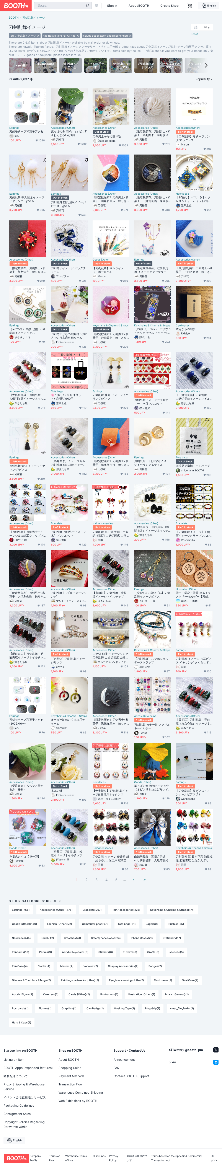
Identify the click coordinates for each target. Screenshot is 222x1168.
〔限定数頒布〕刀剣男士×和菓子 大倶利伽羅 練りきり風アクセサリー (27, 594)
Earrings (14, 128)
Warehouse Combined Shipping (81, 1092)
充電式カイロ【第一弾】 (25, 856)
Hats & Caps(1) (21, 1022)
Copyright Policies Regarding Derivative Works (24, 1124)
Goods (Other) (101, 259)
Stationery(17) (172, 938)
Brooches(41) (72, 938)
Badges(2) (155, 966)
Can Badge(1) (95, 1008)
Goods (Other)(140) (24, 923)
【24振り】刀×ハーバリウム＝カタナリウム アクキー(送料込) (152, 331)
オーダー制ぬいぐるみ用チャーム (68, 721)
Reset (194, 34)
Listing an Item (13, 1059)
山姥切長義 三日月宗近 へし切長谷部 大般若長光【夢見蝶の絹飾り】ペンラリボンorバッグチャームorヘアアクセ (151, 858)
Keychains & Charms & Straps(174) (172, 909)
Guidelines (99, 1156)
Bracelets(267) (92, 909)
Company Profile (35, 1158)
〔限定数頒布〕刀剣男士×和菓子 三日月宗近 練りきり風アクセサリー (194, 270)
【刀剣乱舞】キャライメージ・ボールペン (110, 270)
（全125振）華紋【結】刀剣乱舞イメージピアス (152, 594)
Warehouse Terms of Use (76, 1158)
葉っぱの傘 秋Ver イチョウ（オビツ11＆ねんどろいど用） (151, 787)
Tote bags (57, 391)
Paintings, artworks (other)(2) (80, 980)
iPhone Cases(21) (142, 938)
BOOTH (14, 17)
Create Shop (169, 5)
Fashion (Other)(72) (59, 923)
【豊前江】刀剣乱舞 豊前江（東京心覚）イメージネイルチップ (193, 721)
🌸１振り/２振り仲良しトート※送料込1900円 (69, 396)
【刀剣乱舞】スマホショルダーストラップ (151, 660)
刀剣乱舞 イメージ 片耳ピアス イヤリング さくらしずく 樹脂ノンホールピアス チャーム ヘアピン (194, 660)
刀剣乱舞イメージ (33, 17)
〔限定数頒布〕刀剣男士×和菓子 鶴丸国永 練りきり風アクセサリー (152, 133)
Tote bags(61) (127, 923)
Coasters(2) (51, 994)
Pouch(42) (47, 938)
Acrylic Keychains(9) (75, 952)
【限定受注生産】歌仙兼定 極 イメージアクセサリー (151, 270)
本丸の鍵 (56, 790)
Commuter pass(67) (95, 923)
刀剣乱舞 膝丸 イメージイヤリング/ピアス (110, 396)
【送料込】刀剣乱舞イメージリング (68, 660)
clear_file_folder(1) (182, 1008)
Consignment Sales (17, 1114)
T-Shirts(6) (130, 952)
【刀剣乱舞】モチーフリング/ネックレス (193, 138)
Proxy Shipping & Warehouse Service (23, 1086)
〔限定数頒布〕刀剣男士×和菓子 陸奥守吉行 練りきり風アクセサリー (111, 463)
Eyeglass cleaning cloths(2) (126, 980)
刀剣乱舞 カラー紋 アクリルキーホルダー (152, 726)
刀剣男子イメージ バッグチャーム (68, 270)
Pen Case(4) (20, 966)
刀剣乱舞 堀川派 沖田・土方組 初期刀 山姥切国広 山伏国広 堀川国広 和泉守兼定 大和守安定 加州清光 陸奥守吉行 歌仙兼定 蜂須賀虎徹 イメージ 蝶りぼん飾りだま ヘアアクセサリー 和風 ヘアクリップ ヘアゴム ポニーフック (111, 534)
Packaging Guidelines (18, 1105)
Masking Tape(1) (124, 1008)
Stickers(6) (105, 952)
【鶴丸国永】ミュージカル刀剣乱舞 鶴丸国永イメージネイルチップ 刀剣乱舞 (68, 463)
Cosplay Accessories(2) (123, 966)
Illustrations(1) (109, 994)
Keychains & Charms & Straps (111, 325)
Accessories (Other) (63, 128)
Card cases (182, 325)
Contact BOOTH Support (131, 1076)
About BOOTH (139, 5)
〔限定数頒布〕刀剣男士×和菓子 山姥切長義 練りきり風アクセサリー (152, 199)
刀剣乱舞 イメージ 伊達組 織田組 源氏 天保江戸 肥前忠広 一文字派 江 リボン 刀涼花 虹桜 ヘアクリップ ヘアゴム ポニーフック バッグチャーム (111, 858)
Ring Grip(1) (152, 1008)
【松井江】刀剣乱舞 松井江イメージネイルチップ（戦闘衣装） (68, 853)
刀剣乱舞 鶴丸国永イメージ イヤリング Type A (26, 199)
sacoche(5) (176, 952)
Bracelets (56, 523)
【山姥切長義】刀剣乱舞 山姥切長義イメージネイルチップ (193, 397)
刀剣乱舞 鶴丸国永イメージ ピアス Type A (68, 204)
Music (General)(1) (177, 994)
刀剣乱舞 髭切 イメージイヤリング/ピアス (27, 467)
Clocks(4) (44, 966)
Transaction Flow (70, 1084)
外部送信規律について (137, 1158)
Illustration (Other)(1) (141, 994)
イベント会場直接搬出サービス (24, 1097)
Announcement (124, 1059)
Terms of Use (54, 1158)
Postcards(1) (20, 1008)
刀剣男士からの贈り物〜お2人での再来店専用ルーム (69, 335)
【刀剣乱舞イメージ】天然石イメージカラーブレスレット (193, 534)
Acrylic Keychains (145, 716)
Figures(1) (45, 1008)
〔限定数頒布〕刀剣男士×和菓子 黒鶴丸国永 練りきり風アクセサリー (111, 721)
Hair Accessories (103, 523)
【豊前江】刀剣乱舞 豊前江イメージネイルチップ (110, 594)
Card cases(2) (163, 980)
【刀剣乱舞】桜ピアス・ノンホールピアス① (193, 792)
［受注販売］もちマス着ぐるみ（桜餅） (26, 787)
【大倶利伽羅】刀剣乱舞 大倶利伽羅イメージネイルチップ (26, 397)
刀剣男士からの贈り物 (107, 136)
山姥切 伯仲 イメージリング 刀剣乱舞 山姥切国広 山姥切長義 (110, 655)
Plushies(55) (176, 923)
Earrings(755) (21, 909)
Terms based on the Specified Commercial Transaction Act (176, 1158)
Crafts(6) (153, 952)
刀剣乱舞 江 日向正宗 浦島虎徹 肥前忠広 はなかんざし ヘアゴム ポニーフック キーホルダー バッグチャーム (194, 858)
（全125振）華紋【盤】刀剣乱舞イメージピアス (27, 330)
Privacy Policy (113, 1158)
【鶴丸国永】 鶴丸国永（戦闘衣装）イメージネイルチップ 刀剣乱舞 (151, 529)
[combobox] (63, 5)
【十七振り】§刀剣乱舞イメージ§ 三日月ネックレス (110, 792)
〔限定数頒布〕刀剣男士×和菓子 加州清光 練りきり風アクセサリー (27, 270)
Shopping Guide (70, 1068)
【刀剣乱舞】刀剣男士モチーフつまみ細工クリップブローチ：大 (26, 534)
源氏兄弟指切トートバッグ (193, 466)
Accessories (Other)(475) (56, 909)
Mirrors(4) (66, 966)
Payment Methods (71, 1076)
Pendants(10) (20, 952)
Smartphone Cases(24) (106, 938)
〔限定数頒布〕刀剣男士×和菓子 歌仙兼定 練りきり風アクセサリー (111, 336)
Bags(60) (152, 923)
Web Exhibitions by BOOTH (78, 1101)
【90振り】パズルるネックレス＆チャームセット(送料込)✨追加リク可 (193, 199)
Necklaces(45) (21, 938)
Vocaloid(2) (90, 966)
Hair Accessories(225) (126, 909)
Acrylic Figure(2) (22, 994)
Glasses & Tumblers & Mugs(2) (31, 980)
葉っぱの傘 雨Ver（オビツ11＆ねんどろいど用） (69, 133)
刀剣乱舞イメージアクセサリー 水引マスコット (151, 401)
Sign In (112, 5)
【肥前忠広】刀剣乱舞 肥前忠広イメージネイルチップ (26, 655)
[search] (87, 6)
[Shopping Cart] (190, 5)
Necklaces (182, 193)
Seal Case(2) (190, 980)
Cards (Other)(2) (79, 994)
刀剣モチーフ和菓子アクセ (26, 131)
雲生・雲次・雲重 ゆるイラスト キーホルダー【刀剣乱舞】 (193, 594)
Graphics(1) (69, 1008)
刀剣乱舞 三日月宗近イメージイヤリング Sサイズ (151, 462)
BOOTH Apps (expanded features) (28, 1068)
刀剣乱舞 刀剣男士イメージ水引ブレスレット (68, 533)
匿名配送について (15, 1076)
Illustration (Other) (187, 589)
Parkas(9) (45, 952)
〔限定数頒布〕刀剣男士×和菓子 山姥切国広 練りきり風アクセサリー (111, 199)
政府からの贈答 (186, 329)
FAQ (116, 1068)
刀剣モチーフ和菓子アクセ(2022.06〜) (26, 721)
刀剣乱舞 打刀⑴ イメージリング (69, 594)
